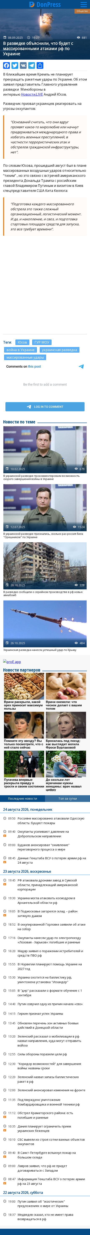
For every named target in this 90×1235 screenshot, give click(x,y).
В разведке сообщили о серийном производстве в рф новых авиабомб (45, 569)
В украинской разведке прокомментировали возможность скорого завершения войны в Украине (45, 453)
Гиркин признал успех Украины (45, 1013)
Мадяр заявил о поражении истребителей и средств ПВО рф (45, 953)
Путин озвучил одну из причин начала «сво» (45, 1004)
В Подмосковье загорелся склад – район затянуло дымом (45, 913)
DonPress (49, 4)
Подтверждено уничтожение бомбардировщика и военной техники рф (45, 1101)
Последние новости (22, 798)
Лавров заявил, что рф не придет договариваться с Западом (45, 1168)
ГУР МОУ (42, 342)
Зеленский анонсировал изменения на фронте (45, 1090)
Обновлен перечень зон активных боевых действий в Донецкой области (45, 1025)
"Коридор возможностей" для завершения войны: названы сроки (45, 1065)
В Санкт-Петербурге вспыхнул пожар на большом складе (45, 1154)
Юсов (22, 342)
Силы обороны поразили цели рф (45, 1054)
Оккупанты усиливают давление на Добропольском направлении (45, 833)
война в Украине (20, 350)
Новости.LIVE (32, 94)
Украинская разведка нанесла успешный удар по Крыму (45, 626)
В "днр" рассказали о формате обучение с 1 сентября (45, 992)
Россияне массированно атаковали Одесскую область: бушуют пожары (45, 820)
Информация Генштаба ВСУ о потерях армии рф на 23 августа (45, 1181)
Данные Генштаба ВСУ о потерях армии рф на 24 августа (45, 860)
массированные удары (25, 357)
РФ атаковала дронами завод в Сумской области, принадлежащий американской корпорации (45, 884)
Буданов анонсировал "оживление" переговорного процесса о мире (45, 847)
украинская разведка (59, 350)
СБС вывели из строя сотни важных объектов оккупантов (45, 1141)
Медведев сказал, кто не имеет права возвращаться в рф (45, 1216)
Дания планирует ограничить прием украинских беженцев (45, 1128)
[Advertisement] (45, 285)
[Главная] (32, 4)
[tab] (22, 798)
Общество (82, 11)
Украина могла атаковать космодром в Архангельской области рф (45, 900)
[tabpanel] (45, 1014)
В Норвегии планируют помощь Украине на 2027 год (45, 966)
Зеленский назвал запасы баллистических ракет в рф (45, 1079)
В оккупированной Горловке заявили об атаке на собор (45, 926)
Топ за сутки (67, 798)
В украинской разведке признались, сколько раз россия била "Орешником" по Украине (45, 511)
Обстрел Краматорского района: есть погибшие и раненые (45, 1115)
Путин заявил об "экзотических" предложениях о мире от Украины (45, 1203)
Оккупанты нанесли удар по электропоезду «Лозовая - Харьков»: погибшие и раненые (45, 940)
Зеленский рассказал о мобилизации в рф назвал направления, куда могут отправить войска (45, 1040)
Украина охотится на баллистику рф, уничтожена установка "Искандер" (45, 979)
